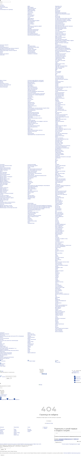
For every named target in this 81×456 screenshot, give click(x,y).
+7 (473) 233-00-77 (75, 371)
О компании (2, 429)
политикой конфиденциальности (66, 439)
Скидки (15, 430)
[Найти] (1, 4)
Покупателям (16, 427)
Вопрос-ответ (16, 434)
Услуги (29, 427)
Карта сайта (38, 444)
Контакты (2, 433)
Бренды (15, 433)
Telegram (45, 428)
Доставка (29, 429)
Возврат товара (17, 432)
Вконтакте (45, 427)
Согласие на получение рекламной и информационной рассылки (67, 436)
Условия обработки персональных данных (25, 444)
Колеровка (30, 430)
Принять (2, 455)
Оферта (34, 444)
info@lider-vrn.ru (76, 372)
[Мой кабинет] (1, 397)
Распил (29, 431)
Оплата (15, 431)
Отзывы (1, 431)
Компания (2, 427)
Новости (1, 430)
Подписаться (58, 442)
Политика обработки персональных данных (8, 444)
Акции (15, 429)
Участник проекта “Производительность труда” (71, 444)
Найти (8, 378)
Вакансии (2, 432)
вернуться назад (49, 423)
